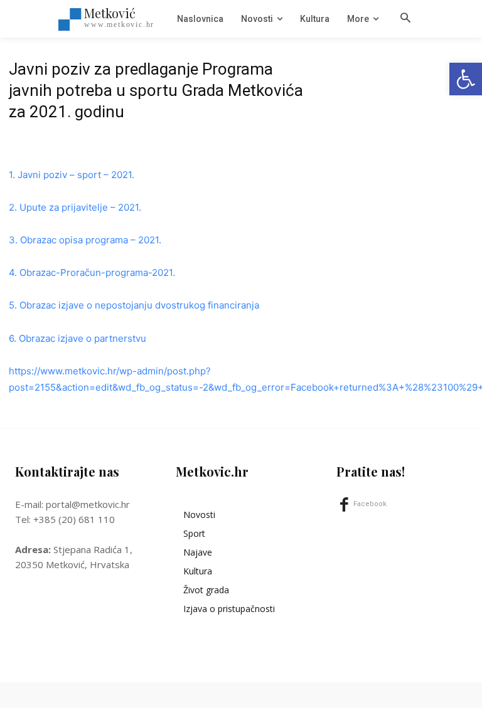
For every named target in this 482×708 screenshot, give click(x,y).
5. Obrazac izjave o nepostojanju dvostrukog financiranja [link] (134, 305)
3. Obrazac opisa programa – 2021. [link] (85, 240)
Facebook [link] (370, 504)
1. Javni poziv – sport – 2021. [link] (71, 175)
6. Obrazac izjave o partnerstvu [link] (77, 338)
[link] (465, 79)
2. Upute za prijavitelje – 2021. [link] (75, 207)
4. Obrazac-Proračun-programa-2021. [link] (92, 272)
